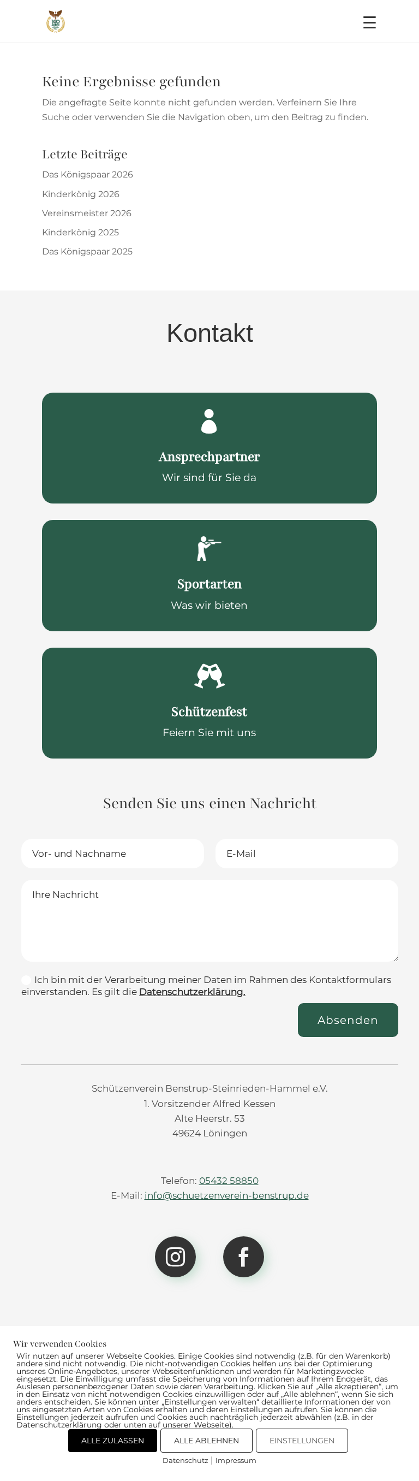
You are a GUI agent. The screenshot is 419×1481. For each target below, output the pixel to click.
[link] (55, 20)
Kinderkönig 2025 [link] (80, 232)
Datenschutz (185, 1460)
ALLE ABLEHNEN (206, 1441)
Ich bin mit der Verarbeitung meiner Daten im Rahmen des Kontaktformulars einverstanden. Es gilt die (206, 985)
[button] (369, 28)
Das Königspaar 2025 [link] (87, 251)
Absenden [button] (348, 1020)
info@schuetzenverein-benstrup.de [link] (227, 1195)
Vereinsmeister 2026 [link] (86, 213)
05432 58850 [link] (229, 1180)
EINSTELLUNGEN (302, 1441)
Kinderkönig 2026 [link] (80, 194)
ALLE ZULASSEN (112, 1441)
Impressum (236, 1460)
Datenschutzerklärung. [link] (192, 991)
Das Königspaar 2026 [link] (87, 174)
